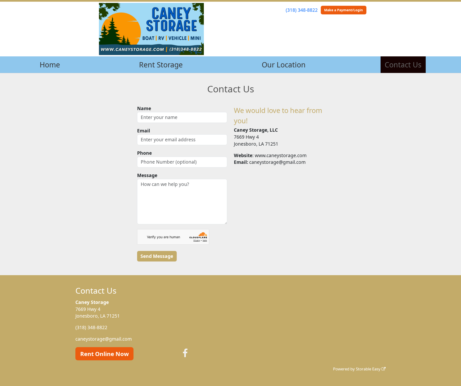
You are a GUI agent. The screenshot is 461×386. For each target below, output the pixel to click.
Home (50, 65)
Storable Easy (369, 369)
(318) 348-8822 (302, 10)
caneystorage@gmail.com (103, 339)
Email (143, 130)
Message (147, 175)
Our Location (284, 65)
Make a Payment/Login (343, 10)
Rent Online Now (104, 354)
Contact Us (403, 65)
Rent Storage (161, 65)
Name (144, 108)
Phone (144, 153)
